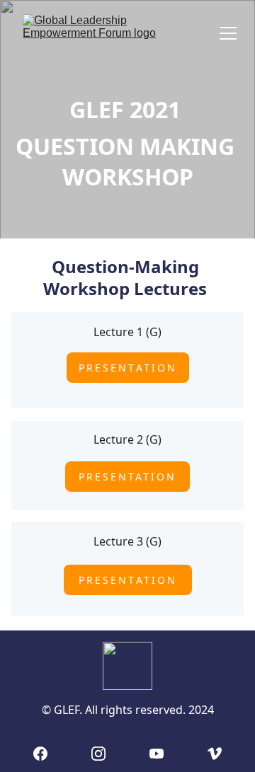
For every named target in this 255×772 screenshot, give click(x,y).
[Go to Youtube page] (156, 754)
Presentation (128, 367)
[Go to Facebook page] (40, 754)
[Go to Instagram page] (98, 754)
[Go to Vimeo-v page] (215, 754)
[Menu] (228, 33)
